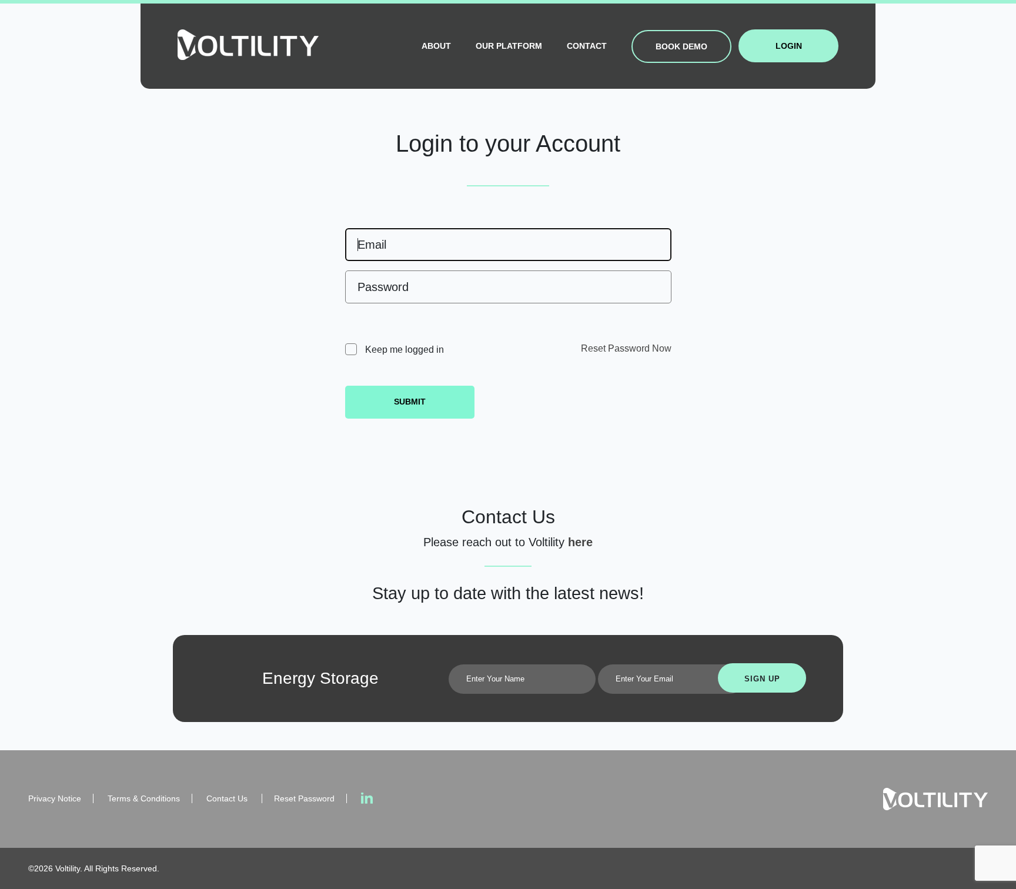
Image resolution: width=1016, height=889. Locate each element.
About (436, 46)
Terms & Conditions (144, 798)
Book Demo (681, 46)
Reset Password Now (626, 348)
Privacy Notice (54, 798)
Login (789, 46)
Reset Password (304, 798)
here (580, 542)
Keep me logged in (403, 350)
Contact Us (228, 798)
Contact (587, 46)
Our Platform (509, 46)
